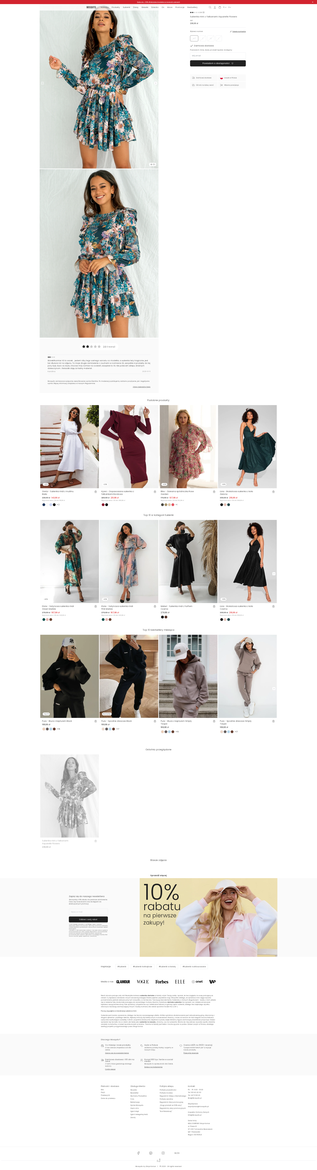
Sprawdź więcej (158, 875)
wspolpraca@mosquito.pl (198, 1106)
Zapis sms (134, 1108)
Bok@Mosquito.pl (195, 1098)
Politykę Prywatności (89, 933)
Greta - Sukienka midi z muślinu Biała (58, 493)
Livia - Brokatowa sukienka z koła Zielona (236, 493)
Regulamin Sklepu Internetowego (173, 1096)
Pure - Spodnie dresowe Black (116, 721)
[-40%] (69, 446)
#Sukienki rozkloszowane (194, 966)
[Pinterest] (150, 1153)
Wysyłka (133, 1090)
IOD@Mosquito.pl (195, 1115)
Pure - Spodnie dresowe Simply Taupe (236, 722)
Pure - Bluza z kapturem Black (57, 721)
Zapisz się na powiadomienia (117, 1053)
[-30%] (247, 446)
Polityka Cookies (166, 1093)
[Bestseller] (129, 676)
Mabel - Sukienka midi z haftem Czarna (176, 607)
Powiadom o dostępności (216, 63)
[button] (219, 7)
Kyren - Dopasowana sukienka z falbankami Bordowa (117, 493)
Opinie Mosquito (137, 1105)
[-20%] (129, 446)
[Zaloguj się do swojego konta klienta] (215, 7)
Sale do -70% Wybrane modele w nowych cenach (158, 2)
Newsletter (134, 1093)
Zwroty (133, 1117)
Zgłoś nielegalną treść (141, 387)
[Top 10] (69, 676)
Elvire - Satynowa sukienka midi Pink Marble (117, 607)
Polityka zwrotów (166, 1099)
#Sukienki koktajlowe (142, 966)
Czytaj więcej (110, 1069)
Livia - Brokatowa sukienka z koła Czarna (236, 607)
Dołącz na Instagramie (153, 1067)
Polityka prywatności (168, 1090)
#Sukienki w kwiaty (167, 966)
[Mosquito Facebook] (138, 1153)
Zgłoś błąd (134, 1111)
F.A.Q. (132, 1099)
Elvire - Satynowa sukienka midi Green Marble (58, 607)
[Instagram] (163, 1153)
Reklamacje (135, 1102)
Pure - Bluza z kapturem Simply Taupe (176, 722)
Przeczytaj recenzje (191, 1053)
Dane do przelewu (108, 1098)
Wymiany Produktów (138, 1096)
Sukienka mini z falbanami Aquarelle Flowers (55, 842)
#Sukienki (122, 966)
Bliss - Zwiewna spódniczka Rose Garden (177, 493)
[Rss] (177, 1153)
